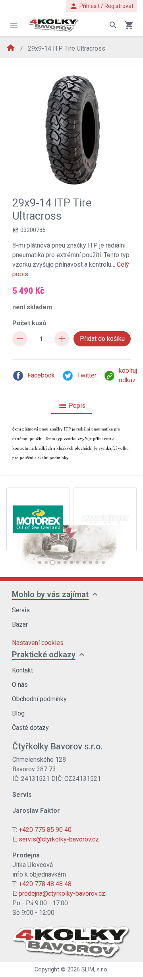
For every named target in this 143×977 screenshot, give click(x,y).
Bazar (20, 624)
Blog (18, 713)
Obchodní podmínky (39, 699)
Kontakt (22, 670)
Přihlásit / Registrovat (101, 6)
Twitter (87, 375)
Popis (71, 406)
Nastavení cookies (38, 643)
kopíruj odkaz (128, 375)
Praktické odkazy (43, 654)
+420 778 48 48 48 (45, 884)
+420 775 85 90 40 (45, 829)
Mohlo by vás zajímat (50, 594)
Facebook (41, 375)
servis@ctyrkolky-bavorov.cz (59, 839)
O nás (20, 684)
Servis (21, 610)
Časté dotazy (30, 727)
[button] (39, 562)
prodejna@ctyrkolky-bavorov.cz (62, 893)
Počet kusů (29, 323)
